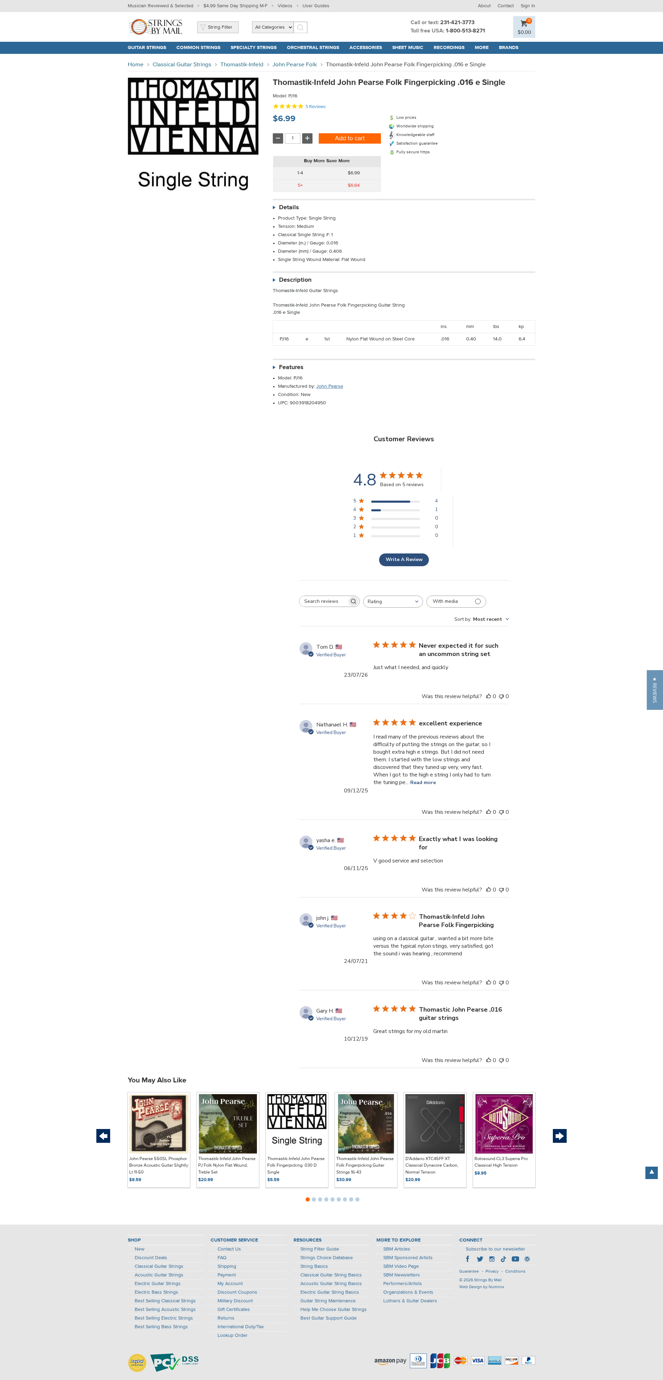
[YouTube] (515, 1260)
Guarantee (469, 1272)
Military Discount (235, 1301)
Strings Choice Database (326, 1257)
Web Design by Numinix (481, 1287)
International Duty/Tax (241, 1326)
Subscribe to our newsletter (495, 1249)
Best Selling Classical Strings (165, 1301)
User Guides (315, 5)
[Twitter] (480, 1260)
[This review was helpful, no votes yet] (488, 696)
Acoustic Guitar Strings (159, 1275)
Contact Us (229, 1249)
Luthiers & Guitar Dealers (410, 1301)
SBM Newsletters (401, 1275)
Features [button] (291, 367)
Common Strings (198, 47)
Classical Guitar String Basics (331, 1275)
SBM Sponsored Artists (408, 1257)
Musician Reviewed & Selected (160, 5)
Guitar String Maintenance (328, 1301)
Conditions (515, 1272)
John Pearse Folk (294, 65)
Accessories (365, 47)
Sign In (528, 5)
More (482, 47)
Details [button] (289, 207)
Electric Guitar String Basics (329, 1292)
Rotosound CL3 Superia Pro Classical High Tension (501, 1162)
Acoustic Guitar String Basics (331, 1283)
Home (136, 65)
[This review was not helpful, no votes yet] (501, 696)
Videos (285, 5)
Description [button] (295, 280)
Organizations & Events (408, 1292)
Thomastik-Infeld (241, 65)
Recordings (449, 47)
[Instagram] (492, 1260)
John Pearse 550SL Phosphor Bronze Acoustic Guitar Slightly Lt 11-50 (158, 1166)
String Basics (314, 1266)
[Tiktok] (503, 1260)
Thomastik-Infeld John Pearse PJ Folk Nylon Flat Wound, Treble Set (227, 1166)
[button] (655, 690)
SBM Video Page (401, 1266)
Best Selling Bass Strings (161, 1326)
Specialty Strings (254, 47)
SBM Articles (396, 1249)
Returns (226, 1318)
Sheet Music (407, 47)
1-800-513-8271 (465, 31)
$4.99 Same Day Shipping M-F (235, 5)
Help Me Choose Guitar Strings (333, 1309)
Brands (508, 47)
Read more (423, 782)
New (139, 1249)
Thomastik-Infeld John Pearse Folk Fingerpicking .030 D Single (296, 1166)
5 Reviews (316, 106)
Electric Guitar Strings (158, 1283)
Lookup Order (233, 1335)
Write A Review (404, 559)
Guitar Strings (147, 47)
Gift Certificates (234, 1309)
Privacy (492, 1272)
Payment (227, 1275)
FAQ (222, 1257)
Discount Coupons (237, 1292)
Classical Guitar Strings (182, 65)
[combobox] (393, 602)
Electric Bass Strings (156, 1292)
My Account (230, 1283)
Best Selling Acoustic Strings (165, 1309)
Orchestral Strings (313, 47)
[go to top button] (651, 1173)
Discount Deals (151, 1257)
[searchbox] (323, 601)
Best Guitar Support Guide (328, 1318)
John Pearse (329, 386)
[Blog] (527, 1260)
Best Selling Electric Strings (164, 1318)
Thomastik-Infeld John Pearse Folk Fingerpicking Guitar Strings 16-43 (365, 1166)
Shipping (227, 1266)
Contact (506, 5)
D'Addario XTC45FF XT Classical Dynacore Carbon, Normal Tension (431, 1166)
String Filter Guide (319, 1249)
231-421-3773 (457, 23)
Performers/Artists (402, 1283)
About (484, 5)
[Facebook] (468, 1260)
